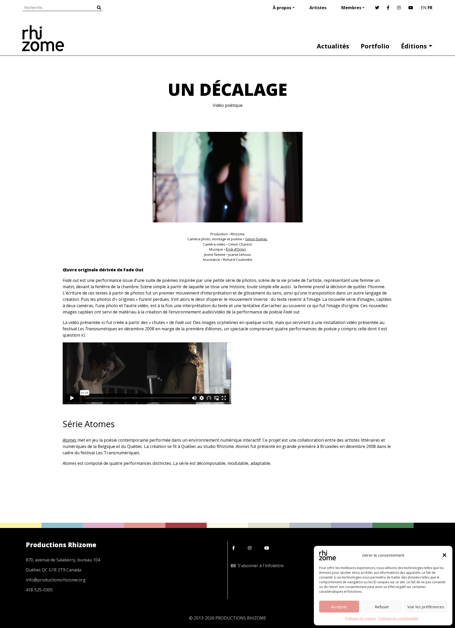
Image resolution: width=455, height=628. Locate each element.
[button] (444, 555)
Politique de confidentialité (398, 618)
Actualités (333, 46)
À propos (282, 8)
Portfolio (375, 46)
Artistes (318, 8)
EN (424, 8)
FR (430, 8)
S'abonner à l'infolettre (260, 566)
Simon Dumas (256, 239)
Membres (351, 8)
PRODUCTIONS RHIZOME (240, 618)
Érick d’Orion (236, 249)
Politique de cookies (360, 618)
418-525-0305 (39, 590)
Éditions (414, 46)
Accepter (339, 606)
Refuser (382, 606)
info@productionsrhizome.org (56, 580)
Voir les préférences (425, 606)
